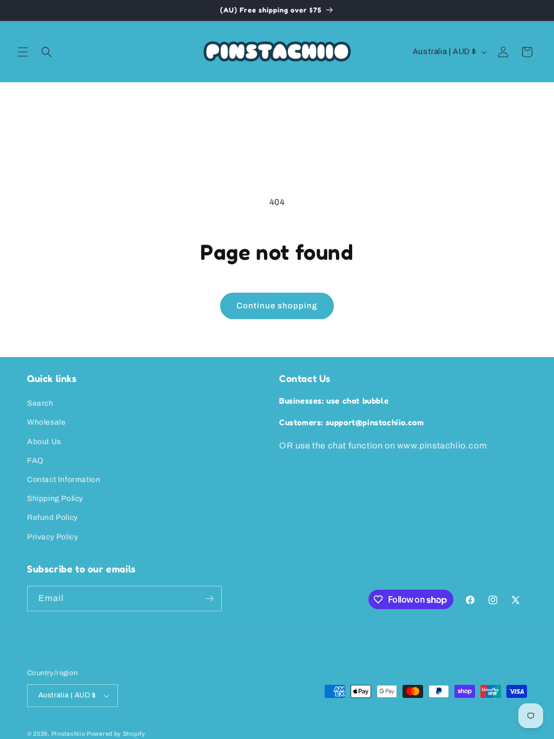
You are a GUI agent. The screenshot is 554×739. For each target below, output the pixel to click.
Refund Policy (52, 517)
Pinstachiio (68, 733)
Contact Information (63, 480)
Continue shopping (277, 305)
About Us (44, 442)
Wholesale (46, 422)
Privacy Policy (52, 537)
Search (40, 403)
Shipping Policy (55, 498)
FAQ (35, 461)
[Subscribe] (209, 598)
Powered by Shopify (116, 733)
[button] (23, 52)
